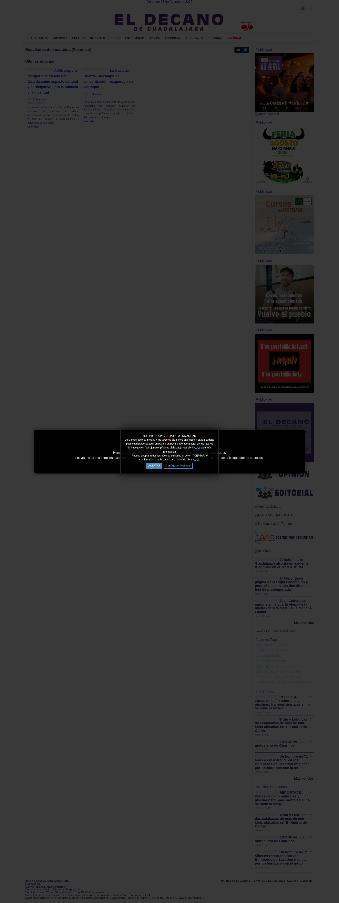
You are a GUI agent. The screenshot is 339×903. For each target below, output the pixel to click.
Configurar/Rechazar (178, 465)
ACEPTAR (154, 465)
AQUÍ (197, 447)
